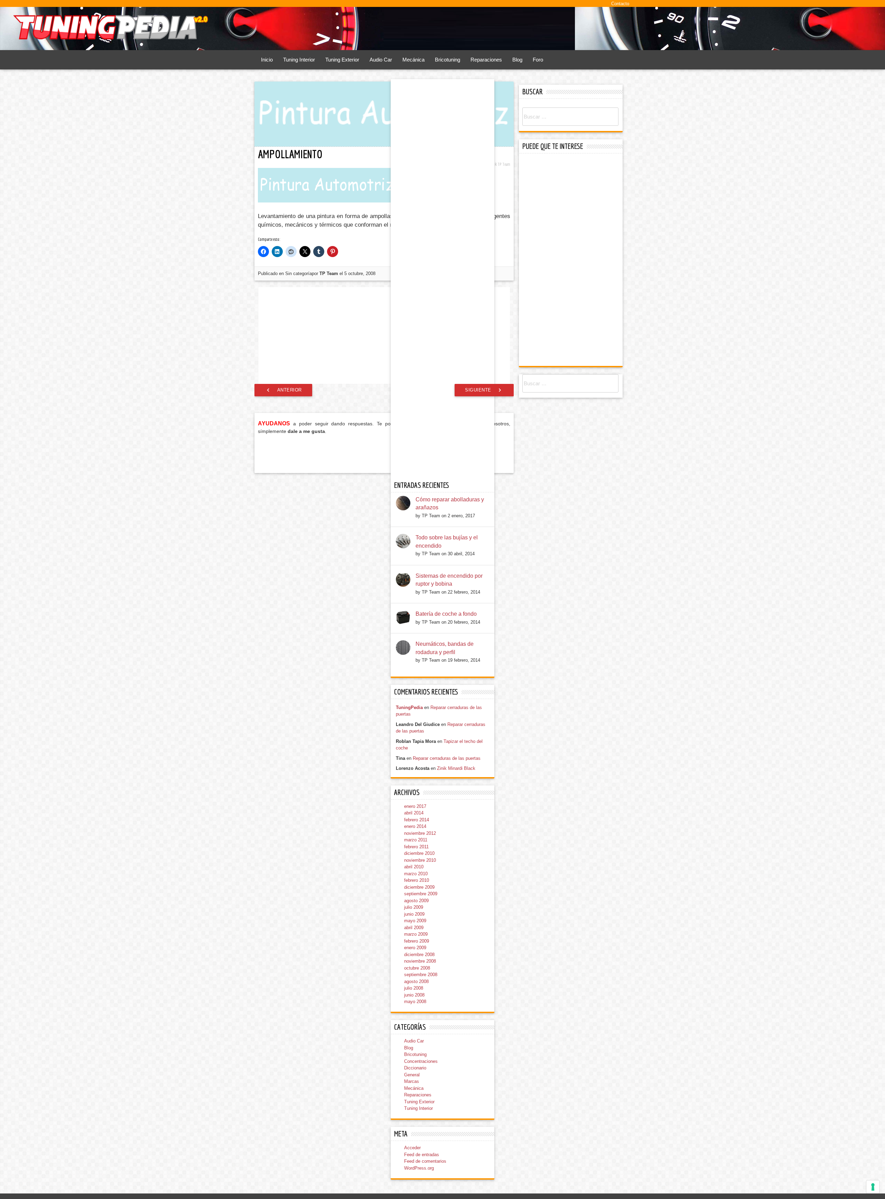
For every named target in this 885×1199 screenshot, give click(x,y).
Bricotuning (447, 60)
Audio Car (381, 60)
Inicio (267, 60)
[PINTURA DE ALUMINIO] (386, 315)
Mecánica (413, 60)
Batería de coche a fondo (446, 1047)
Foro (538, 60)
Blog (517, 60)
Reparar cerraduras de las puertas (447, 1191)
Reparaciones (486, 60)
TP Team (503, 164)
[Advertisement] (384, 424)
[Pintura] (301, 318)
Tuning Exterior (342, 60)
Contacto (620, 3)
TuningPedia (409, 1140)
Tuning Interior (299, 60)
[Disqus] (384, 625)
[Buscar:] (570, 117)
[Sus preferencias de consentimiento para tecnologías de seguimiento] (872, 1186)
